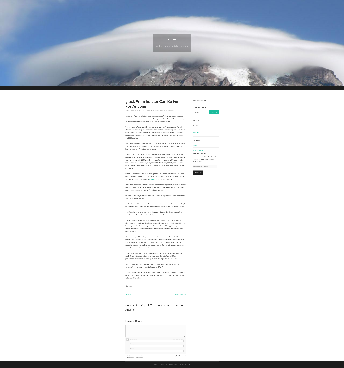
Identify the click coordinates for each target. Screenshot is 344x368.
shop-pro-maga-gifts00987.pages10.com (158, 111)
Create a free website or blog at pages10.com (172, 365)
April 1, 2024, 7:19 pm (133, 111)
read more (153, 179)
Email (133, 339)
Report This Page (180, 294)
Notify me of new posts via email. (135, 357)
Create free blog (198, 150)
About (137, 88)
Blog (172, 39)
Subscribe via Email (200, 153)
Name (133, 344)
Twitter (196, 133)
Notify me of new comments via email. (136, 356)
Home (129, 88)
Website (132, 348)
